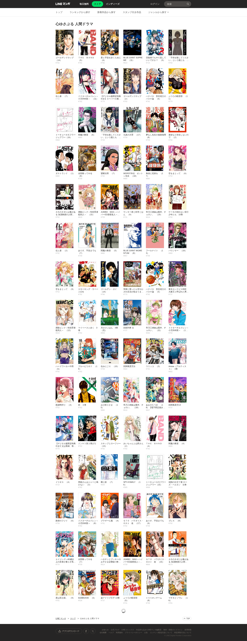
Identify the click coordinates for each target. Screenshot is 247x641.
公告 (146, 633)
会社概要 (103, 633)
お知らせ (105, 630)
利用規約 (119, 633)
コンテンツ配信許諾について (161, 633)
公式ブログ (115, 630)
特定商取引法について (182, 633)
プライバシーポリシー (134, 633)
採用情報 (188, 630)
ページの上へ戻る (186, 618)
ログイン (155, 4)
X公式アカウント (92, 631)
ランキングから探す (80, 12)
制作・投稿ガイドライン (173, 630)
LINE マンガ (63, 3)
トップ (59, 12)
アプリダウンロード (69, 631)
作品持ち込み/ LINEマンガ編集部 (149, 630)
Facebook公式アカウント (86, 631)
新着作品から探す (106, 12)
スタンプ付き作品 (132, 12)
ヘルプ (111, 633)
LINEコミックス (127, 630)
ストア (73, 618)
